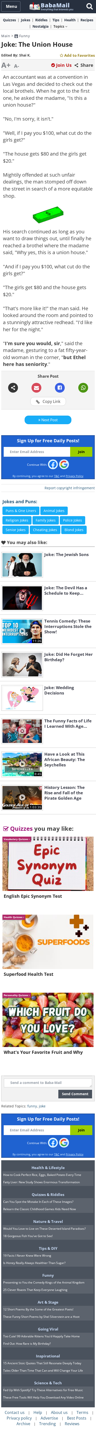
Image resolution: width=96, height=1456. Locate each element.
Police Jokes (72, 520)
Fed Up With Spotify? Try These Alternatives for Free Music (43, 1390)
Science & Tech (48, 1382)
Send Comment (75, 1094)
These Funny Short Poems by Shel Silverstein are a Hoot (41, 1317)
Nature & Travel (48, 1221)
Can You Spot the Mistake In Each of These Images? (38, 1202)
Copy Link (51, 401)
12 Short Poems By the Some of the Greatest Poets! (38, 1309)
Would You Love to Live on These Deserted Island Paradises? (44, 1229)
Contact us (15, 1412)
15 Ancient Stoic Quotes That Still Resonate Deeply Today (42, 1363)
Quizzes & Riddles (48, 1194)
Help (37, 1412)
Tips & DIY (48, 1248)
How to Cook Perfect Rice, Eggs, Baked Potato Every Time (42, 1175)
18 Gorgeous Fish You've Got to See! (28, 1236)
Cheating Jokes (45, 529)
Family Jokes (46, 520)
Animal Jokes (54, 510)
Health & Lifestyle (48, 1167)
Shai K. (25, 55)
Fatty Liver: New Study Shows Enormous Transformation (41, 1182)
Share (86, 65)
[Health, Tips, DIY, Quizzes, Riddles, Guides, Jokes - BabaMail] (51, 6)
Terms (82, 1412)
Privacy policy (19, 1418)
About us (59, 1412)
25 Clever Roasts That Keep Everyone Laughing (35, 1290)
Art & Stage (48, 1302)
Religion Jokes (17, 520)
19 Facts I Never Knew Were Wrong (27, 1255)
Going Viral (48, 1329)
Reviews (72, 1423)
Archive (23, 1423)
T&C (56, 476)
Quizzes (21, 828)
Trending (47, 1423)
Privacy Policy (74, 476)
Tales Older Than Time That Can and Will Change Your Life (43, 1370)
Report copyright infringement (70, 488)
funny (32, 1106)
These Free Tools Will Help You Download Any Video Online (43, 1397)
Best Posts (76, 1418)
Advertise (49, 1418)
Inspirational (48, 1356)
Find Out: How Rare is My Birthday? (27, 1344)
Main (5, 36)
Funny (24, 36)
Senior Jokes (16, 529)
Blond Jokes (73, 529)
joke (42, 1106)
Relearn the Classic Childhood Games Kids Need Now (39, 1209)
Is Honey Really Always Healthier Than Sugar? (34, 1263)
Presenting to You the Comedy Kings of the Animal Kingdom (43, 1282)
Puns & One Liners (21, 510)
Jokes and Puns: (19, 501)
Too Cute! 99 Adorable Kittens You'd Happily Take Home (41, 1336)
